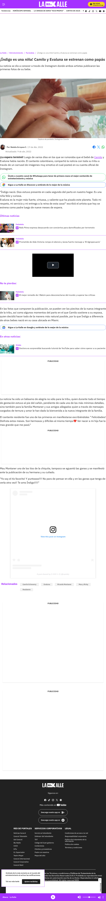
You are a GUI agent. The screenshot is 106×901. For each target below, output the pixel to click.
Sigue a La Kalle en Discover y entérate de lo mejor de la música (39, 184)
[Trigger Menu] (3, 4)
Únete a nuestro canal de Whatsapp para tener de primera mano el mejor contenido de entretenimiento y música (50, 177)
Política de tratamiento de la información (75, 840)
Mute (79, 897)
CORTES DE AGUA (73, 11)
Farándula (30, 53)
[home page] (53, 4)
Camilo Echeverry (29, 584)
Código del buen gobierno (44, 843)
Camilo (98, 157)
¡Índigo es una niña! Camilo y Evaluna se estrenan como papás (62, 53)
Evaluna (47, 584)
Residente (27, 589)
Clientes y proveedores (43, 849)
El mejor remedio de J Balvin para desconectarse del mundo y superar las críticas (57, 295)
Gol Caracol (18, 839)
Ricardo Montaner (64, 584)
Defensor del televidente (44, 836)
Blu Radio (17, 843)
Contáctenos (39, 846)
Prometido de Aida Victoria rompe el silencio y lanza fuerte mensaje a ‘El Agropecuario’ (59, 242)
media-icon (53, 897)
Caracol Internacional (22, 859)
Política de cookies (72, 844)
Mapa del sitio (40, 855)
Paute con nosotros (42, 852)
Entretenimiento (16, 53)
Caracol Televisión (20, 836)
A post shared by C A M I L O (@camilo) (53, 574)
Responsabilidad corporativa (75, 836)
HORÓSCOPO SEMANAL (22, 11)
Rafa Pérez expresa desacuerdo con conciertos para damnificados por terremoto (57, 227)
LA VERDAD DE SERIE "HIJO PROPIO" (49, 11)
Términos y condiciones (73, 848)
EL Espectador (19, 852)
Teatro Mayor (18, 855)
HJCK (16, 846)
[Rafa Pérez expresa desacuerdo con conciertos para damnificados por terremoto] (7, 228)
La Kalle (3, 53)
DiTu (15, 849)
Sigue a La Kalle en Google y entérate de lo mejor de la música (38, 327)
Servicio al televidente (43, 833)
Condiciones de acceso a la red (76, 833)
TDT (36, 839)
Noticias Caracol (20, 833)
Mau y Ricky (83, 584)
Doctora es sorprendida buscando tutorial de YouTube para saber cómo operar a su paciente (62, 348)
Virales (18, 345)
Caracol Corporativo (21, 862)
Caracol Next (18, 865)
